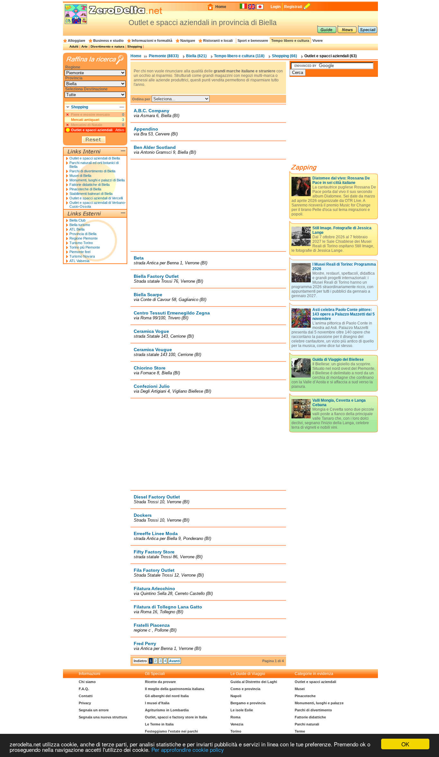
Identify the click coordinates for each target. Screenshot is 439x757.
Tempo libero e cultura (290, 40)
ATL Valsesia (79, 261)
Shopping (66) (284, 56)
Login (276, 7)
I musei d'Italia (157, 703)
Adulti (73, 46)
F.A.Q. (84, 689)
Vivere (317, 40)
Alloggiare (76, 40)
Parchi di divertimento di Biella (92, 171)
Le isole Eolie (241, 710)
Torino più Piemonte (84, 247)
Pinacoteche (305, 696)
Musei (300, 689)
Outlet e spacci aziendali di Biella (94, 158)
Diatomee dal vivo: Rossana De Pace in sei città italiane (341, 180)
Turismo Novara (82, 256)
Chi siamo (87, 682)
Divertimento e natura (107, 46)
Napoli (235, 696)
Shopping (134, 46)
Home (220, 7)
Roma (235, 717)
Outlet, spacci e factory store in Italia (176, 717)
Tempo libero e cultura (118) (239, 56)
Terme (300, 731)
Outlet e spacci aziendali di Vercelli (96, 198)
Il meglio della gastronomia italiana (174, 689)
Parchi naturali (307, 724)
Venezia (236, 724)
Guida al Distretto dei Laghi (253, 682)
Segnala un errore (94, 710)
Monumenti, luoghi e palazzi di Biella (97, 180)
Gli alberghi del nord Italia (167, 696)
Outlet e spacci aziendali (91, 130)
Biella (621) (196, 56)
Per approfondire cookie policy (187, 749)
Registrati (293, 7)
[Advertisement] (208, 205)
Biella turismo (79, 225)
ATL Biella (77, 229)
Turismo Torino (81, 243)
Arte (84, 46)
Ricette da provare (160, 682)
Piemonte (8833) (164, 56)
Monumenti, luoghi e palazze (319, 703)
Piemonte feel (79, 252)
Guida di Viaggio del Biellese (338, 359)
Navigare (187, 40)
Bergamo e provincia (247, 703)
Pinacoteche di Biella (85, 189)
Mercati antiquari (85, 120)
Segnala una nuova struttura (103, 717)
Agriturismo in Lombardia (167, 710)
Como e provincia (245, 689)
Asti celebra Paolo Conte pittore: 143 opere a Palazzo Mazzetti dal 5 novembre (343, 314)
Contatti (86, 696)
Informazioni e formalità (152, 40)
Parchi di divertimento (313, 710)
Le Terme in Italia (159, 724)
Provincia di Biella (82, 234)
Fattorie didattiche (310, 717)
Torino (235, 731)
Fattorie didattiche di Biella (89, 185)
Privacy (85, 703)
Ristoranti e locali (218, 40)
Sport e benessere (252, 40)
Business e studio (108, 40)
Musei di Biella (80, 176)
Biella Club (77, 220)
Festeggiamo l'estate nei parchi (171, 731)
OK (405, 744)
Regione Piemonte (83, 238)
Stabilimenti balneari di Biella (90, 194)
